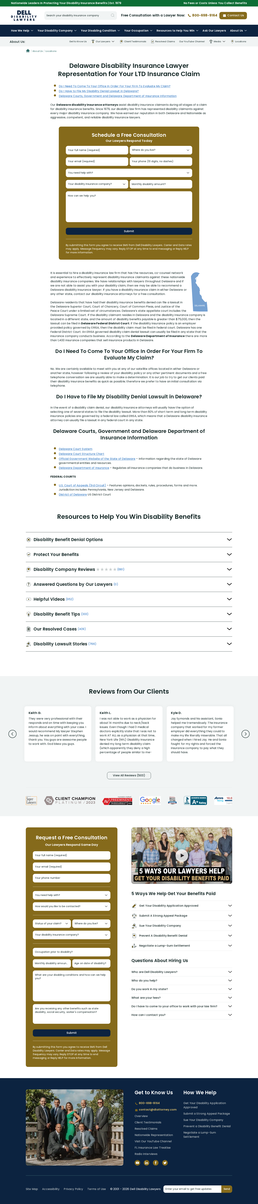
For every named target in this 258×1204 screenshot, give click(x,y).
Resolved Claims (146, 1129)
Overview (141, 1116)
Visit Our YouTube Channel (153, 1141)
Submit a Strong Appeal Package (206, 1114)
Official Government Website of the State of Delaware (97, 459)
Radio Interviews (146, 1154)
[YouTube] (137, 1163)
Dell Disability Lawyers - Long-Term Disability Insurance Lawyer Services (24, 15)
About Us (236, 30)
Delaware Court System (75, 449)
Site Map (32, 1189)
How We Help (20, 30)
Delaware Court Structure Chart (81, 454)
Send (227, 1189)
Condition (98, 30)
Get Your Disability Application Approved (204, 1105)
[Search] (113, 15)
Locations (51, 51)
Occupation (136, 30)
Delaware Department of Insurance (84, 468)
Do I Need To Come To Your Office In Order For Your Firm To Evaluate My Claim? (114, 86)
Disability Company (55, 30)
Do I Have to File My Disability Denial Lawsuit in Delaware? (99, 91)
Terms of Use (96, 1189)
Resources (175, 30)
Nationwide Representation (154, 1135)
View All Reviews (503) (129, 775)
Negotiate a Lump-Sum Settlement (199, 1135)
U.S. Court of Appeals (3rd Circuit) (82, 485)
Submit (129, 231)
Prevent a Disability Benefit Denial (207, 1126)
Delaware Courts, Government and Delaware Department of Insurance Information (118, 96)
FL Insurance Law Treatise (153, 1148)
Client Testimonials (148, 1122)
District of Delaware (73, 495)
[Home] (28, 51)
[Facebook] (155, 1163)
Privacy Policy (73, 1189)
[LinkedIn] (146, 1163)
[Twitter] (165, 1163)
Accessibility (50, 1189)
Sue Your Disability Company (203, 1120)
